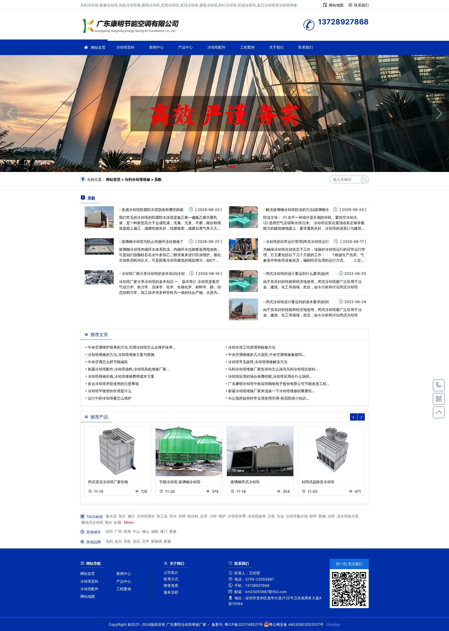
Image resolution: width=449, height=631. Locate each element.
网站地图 (336, 5)
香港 (172, 531)
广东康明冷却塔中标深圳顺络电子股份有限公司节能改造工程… (278, 383)
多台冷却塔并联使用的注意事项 (113, 383)
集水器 (111, 516)
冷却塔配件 (216, 47)
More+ (129, 522)
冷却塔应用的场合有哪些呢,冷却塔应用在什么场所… (270, 376)
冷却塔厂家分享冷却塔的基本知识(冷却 (153, 273)
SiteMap (333, 624)
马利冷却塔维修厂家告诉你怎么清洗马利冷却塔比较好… (273, 369)
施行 (131, 516)
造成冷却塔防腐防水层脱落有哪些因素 (152, 209)
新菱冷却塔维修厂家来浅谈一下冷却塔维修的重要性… (271, 391)
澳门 (163, 531)
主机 (271, 516)
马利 (109, 541)
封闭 (182, 516)
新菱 (167, 541)
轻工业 (162, 516)
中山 (136, 531)
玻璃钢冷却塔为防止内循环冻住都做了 (152, 241)
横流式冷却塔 (92, 522)
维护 (222, 516)
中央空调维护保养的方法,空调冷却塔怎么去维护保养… (132, 347)
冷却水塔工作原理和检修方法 (251, 347)
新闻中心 (156, 47)
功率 (331, 516)
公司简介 (171, 572)
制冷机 (193, 516)
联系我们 (361, 5)
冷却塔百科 (125, 47)
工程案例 (247, 47)
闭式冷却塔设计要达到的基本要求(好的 (297, 302)
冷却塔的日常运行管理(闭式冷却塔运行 (297, 241)
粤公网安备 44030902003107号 (296, 624)
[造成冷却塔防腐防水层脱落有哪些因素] (99, 217)
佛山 (145, 531)
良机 (127, 541)
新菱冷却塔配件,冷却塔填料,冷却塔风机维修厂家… (128, 369)
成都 (154, 531)
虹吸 (117, 522)
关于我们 (276, 47)
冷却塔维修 (132, 26)
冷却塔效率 (257, 516)
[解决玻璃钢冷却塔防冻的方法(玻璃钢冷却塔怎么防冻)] (243, 217)
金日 (118, 541)
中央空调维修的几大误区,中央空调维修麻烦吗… (266, 354)
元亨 (145, 541)
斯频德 (156, 541)
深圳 (109, 531)
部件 (313, 516)
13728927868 (439, 385)
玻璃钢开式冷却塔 (245, 482)
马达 (280, 516)
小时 (213, 516)
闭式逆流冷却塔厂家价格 (108, 482)
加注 (122, 516)
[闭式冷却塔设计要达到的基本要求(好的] (243, 309)
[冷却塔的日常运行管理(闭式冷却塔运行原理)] (243, 249)
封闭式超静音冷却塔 (318, 482)
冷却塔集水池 (297, 516)
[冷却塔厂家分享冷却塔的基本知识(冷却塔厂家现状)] (99, 277)
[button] (217, 167)
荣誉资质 (171, 585)
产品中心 (185, 47)
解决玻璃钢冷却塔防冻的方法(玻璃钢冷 (297, 209)
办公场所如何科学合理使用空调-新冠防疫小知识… (268, 398)
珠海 (127, 531)
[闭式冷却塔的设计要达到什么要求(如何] (243, 280)
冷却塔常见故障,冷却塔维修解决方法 (257, 362)
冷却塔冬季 (237, 516)
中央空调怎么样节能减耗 (108, 362)
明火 (108, 522)
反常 (204, 516)
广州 (118, 531)
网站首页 (98, 47)
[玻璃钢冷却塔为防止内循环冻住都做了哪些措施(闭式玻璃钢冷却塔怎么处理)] (99, 246)
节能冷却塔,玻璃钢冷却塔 (179, 482)
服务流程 (171, 592)
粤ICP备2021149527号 (243, 624)
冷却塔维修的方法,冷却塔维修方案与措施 (121, 354)
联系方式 (171, 579)
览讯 (136, 541)
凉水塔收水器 (348, 516)
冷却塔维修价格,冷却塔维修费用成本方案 (121, 376)
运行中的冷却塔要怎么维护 (109, 398)
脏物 (322, 516)
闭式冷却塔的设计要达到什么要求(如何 (297, 273)
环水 (173, 516)
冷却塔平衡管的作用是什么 (109, 391)
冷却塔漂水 (146, 516)
